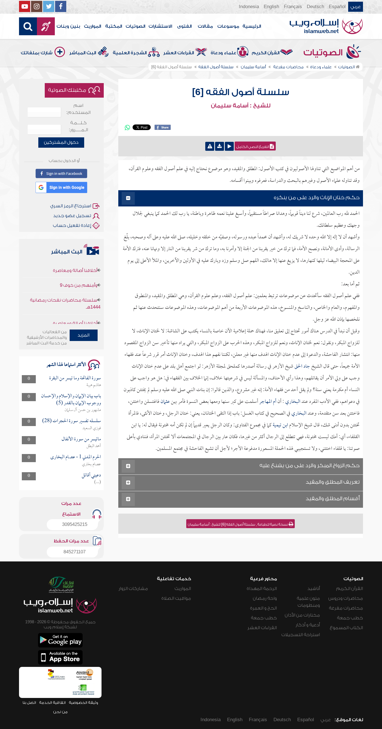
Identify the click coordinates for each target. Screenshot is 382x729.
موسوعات (228, 26)
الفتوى (184, 26)
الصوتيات (135, 26)
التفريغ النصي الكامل (253, 147)
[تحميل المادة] (219, 146)
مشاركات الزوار (133, 588)
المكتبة (113, 26)
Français (293, 6)
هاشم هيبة (93, 385)
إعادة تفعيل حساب (72, 225)
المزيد (83, 335)
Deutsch (315, 6)
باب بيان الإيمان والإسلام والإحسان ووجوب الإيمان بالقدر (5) (71, 399)
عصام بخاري (91, 464)
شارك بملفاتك (37, 52)
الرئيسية (251, 26)
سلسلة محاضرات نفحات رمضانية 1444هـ (65, 293)
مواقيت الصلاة (176, 598)
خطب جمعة (350, 617)
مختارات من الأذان (302, 615)
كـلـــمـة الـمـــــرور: (78, 126)
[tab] (240, 198)
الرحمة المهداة (262, 588)
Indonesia (249, 6)
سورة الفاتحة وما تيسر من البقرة (75, 378)
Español (337, 6)
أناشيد (313, 588)
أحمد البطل (93, 446)
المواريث (92, 26)
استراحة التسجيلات (300, 634)
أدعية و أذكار (308, 624)
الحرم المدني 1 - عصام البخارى (75, 457)
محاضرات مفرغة (346, 608)
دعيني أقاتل (91, 475)
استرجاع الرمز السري (70, 205)
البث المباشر (82, 52)
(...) (97, 482)
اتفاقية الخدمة (52, 702)
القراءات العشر (178, 52)
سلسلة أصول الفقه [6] (240, 92)
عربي (355, 6)
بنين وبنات (68, 26)
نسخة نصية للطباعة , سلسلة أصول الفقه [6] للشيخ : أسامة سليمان (238, 524)
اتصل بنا (29, 702)
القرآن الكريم (265, 52)
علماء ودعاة (223, 52)
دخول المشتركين (61, 142)
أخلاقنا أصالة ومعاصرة (75, 260)
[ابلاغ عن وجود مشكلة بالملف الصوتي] (209, 146)
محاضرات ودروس (345, 598)
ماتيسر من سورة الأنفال (81, 439)
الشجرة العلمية (130, 52)
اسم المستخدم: (78, 109)
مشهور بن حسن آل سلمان (83, 410)
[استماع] (229, 146)
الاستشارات (160, 26)
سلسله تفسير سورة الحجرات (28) (71, 421)
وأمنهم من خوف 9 (78, 275)
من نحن (60, 712)
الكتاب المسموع (346, 627)
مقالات (205, 26)
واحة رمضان (265, 598)
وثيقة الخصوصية (83, 702)
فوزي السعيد (91, 428)
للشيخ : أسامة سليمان (240, 106)
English (271, 6)
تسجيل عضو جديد (72, 215)
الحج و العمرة (263, 608)
